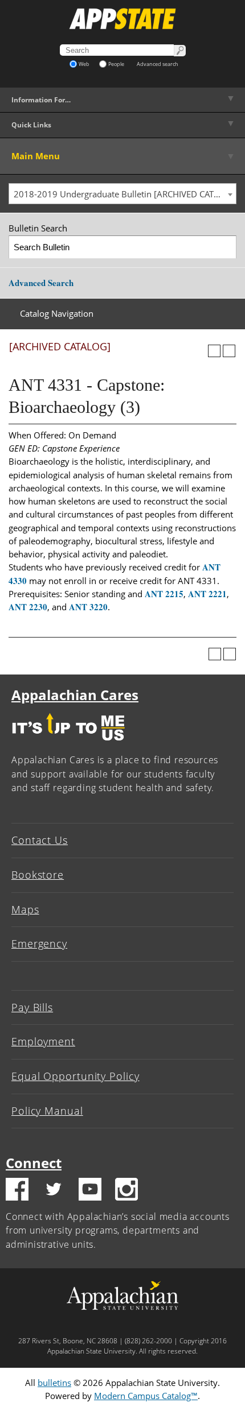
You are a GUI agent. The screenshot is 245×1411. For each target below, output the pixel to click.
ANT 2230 (28, 607)
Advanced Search (41, 282)
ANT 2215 (164, 593)
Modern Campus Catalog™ (146, 1395)
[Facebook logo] (17, 1191)
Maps (25, 909)
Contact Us (39, 840)
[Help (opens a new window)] (229, 351)
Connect (34, 1162)
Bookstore (37, 875)
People (116, 64)
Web (84, 64)
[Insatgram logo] (126, 1191)
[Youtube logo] (90, 1191)
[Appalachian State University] (122, 19)
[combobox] (122, 194)
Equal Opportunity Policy (75, 1076)
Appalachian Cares (74, 694)
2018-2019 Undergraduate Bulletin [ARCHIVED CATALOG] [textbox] (125, 194)
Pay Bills (32, 1007)
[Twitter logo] (53, 1191)
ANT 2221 (207, 593)
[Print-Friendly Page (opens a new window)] (214, 351)
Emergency (39, 943)
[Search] (225, 247)
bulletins (54, 1382)
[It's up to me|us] (68, 743)
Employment (43, 1041)
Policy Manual (47, 1111)
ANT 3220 (88, 607)
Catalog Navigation (56, 313)
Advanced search (157, 64)
